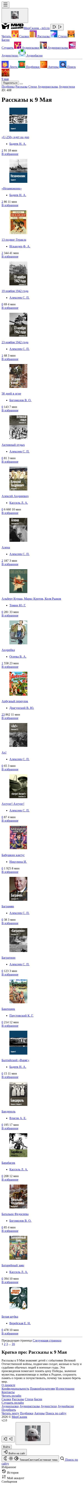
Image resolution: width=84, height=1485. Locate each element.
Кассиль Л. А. (18, 502)
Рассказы (18, 1399)
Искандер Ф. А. (19, 246)
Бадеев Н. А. (17, 143)
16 (13, 1344)
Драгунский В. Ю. (21, 708)
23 (3, 714)
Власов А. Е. (17, 1118)
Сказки (6, 1399)
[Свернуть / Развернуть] (57, 27)
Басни (38, 1399)
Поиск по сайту (56, 1413)
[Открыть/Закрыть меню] (5, 5)
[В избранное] (21, 83)
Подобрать (9, 1409)
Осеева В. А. (17, 656)
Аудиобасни (66, 1406)
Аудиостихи (49, 1406)
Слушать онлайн (13, 1402)
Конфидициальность (15, 1388)
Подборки (26, 1413)
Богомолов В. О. (20, 400)
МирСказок (19, 1416)
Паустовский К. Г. (21, 1015)
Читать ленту (10, 1413)
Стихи (29, 1399)
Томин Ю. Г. (17, 605)
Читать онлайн (11, 1395)
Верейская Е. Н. (20, 1323)
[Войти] (15, 15)
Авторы (39, 1413)
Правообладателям (42, 1388)
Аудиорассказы (30, 1406)
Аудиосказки (10, 1406)
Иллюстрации (65, 1388)
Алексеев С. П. (19, 297)
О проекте (8, 1385)
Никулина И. (18, 861)
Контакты (8, 1392)
